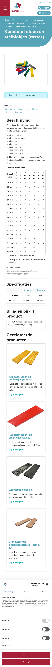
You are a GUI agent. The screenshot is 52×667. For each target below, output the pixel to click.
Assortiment (17, 20)
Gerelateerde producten (16, 112)
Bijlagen (35, 109)
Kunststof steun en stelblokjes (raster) (22, 26)
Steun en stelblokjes (37, 23)
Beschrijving (9, 109)
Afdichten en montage (35, 20)
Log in (8, 95)
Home (6, 20)
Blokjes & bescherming (17, 23)
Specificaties (23, 109)
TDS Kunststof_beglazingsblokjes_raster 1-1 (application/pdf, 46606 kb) (25, 323)
